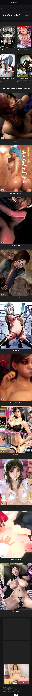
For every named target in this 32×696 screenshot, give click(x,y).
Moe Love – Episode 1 (16, 193)
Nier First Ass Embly (7, 49)
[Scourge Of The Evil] (24, 37)
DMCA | (5, 691)
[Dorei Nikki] (16, 325)
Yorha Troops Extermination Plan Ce (24, 79)
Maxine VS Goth (16, 559)
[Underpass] (16, 429)
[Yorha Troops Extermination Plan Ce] (24, 65)
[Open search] (30, 2)
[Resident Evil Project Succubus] (16, 273)
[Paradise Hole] (16, 220)
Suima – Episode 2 (16, 611)
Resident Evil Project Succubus (16, 298)
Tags (6, 8)
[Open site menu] (2, 2)
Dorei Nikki (16, 350)
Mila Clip (16, 141)
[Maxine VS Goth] (16, 534)
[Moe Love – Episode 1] (16, 168)
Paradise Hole (16, 245)
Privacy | (13, 691)
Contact (18, 691)
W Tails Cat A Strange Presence (7, 79)
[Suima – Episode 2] (16, 586)
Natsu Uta (16, 507)
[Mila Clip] (16, 116)
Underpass (16, 454)
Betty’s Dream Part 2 (16, 402)
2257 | (9, 691)
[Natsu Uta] (16, 482)
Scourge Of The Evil (24, 49)
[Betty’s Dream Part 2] (16, 377)
